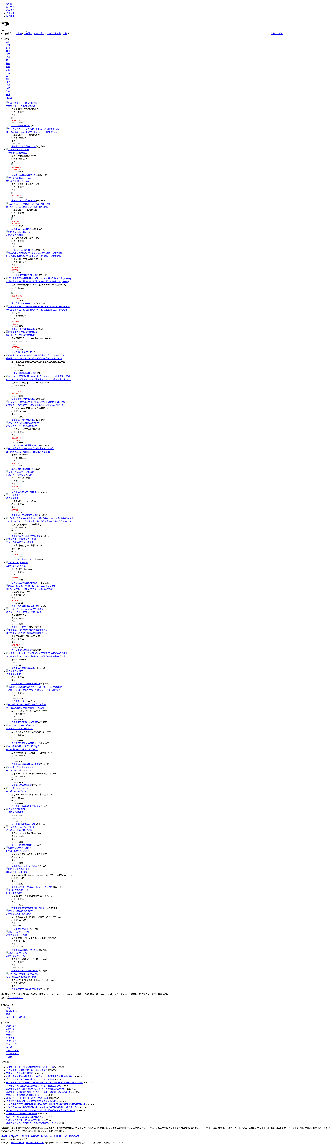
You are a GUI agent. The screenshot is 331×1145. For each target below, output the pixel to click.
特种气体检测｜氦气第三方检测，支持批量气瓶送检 (30, 1079)
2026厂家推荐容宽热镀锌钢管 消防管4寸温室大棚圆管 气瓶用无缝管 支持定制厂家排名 (45, 1104)
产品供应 (10, 10)
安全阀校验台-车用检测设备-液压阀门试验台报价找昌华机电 (35, 656)
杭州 (8, 67)
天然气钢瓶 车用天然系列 (20, 542)
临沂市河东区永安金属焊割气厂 (25, 743)
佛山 (8, 79)
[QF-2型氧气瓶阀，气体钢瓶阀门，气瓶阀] (26, 704)
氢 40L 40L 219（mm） (18, 181)
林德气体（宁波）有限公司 (23, 250)
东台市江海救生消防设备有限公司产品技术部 (32, 887)
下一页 (15, 997)
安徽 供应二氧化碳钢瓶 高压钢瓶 (21, 977)
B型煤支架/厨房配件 (17, 851)
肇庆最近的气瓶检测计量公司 (19, 1073)
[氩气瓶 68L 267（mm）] (17, 788)
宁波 (8, 94)
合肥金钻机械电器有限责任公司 (25, 764)
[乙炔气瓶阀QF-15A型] (17, 563)
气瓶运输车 (11, 1057)
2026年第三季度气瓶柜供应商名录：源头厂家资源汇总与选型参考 (36, 1089)
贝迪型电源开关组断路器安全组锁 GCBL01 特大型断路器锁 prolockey (37, 281)
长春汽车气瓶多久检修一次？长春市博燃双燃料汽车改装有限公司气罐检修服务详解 (44, 1083)
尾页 (21, 997)
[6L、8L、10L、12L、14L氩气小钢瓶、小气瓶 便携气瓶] (32, 129)
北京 (8, 54)
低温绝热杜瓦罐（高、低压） (19, 830)
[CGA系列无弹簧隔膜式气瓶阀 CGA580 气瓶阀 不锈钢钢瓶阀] (34, 253)
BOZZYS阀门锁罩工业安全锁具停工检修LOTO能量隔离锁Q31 (38, 379)
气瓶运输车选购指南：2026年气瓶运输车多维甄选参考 (31, 1101)
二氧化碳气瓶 (12, 1054)
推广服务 (10, 16)
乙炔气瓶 (10, 1029)
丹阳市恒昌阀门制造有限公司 (24, 722)
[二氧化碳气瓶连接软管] (17, 150)
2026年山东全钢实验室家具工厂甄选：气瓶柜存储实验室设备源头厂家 (38, 1092)
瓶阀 (8, 1014)
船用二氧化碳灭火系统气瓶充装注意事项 (24, 1117)
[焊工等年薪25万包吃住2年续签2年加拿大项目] (28, 630)
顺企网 (9, 4)
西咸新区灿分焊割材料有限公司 (25, 445)
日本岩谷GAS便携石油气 (19, 475)
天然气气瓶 (11, 1044)
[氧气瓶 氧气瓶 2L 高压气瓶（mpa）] (23, 746)
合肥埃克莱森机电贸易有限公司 (25, 989)
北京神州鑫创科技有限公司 (23, 373)
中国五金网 (39, 33)
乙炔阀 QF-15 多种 (16, 935)
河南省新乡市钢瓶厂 (20, 929)
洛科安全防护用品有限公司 (23, 303)
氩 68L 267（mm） (16, 791)
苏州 (8, 57)
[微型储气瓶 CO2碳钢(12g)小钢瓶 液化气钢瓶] (28, 204)
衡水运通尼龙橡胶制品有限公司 (25, 536)
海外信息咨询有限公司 (21, 650)
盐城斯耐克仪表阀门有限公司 (24, 275)
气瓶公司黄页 (277, 33)
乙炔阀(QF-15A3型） (17, 956)
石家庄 (9, 98)
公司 (11, 1136)
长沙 (8, 82)
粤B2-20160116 (17, 1143)
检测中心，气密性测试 (20, 106)
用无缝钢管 (13, 674)
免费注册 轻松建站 (39, 1136)
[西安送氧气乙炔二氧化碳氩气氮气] (22, 423)
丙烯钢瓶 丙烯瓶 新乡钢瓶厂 (19, 914)
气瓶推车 (10, 1038)
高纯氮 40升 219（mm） (19, 770)
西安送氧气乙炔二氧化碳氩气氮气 (21, 426)
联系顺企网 (74, 1136)
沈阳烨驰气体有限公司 (21, 785)
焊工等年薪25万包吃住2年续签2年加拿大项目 (27, 633)
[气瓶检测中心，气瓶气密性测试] (21, 103)
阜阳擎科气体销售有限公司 (23, 200)
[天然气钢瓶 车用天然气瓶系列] (21, 539)
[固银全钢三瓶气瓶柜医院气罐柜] (21, 332)
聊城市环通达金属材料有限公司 (25, 684)
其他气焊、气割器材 (15, 1017)
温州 (8, 91)
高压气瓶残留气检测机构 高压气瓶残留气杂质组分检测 (31, 1123)
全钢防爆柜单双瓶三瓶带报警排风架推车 (29, 452)
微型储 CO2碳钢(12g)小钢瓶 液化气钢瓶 (27, 207)
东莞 (8, 70)
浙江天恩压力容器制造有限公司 (25, 806)
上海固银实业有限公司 (21, 352)
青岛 (8, 73)
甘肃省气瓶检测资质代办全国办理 (21, 1114)
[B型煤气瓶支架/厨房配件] (18, 848)
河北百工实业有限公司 (21, 559)
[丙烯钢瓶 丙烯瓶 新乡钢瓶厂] (20, 911)
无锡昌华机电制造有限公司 (23, 668)
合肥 (8, 88)
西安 (8, 60)
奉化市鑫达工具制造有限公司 (24, 866)
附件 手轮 (14, 812)
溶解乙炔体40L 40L (17, 235)
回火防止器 (11, 1011)
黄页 (16, 1136)
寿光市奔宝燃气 (18, 701)
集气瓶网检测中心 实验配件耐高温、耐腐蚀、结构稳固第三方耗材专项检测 (40, 1110)
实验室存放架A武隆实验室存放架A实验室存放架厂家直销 (38, 521)
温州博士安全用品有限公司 (23, 399)
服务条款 (63, 1136)
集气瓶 (9, 1047)
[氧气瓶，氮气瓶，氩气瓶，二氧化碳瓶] (24, 609)
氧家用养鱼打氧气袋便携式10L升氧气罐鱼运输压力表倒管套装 (36, 310)
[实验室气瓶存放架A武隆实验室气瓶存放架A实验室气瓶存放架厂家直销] (39, 518)
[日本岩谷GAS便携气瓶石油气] (20, 472)
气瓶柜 (9, 1035)
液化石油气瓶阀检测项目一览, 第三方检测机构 (27, 1098)
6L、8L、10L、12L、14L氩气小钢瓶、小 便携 (31, 132)
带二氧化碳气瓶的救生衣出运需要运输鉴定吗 (27, 1070)
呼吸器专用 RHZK (16, 872)
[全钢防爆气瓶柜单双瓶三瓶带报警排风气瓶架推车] (30, 448)
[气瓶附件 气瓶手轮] (15, 809)
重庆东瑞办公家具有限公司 (23, 469)
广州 (8, 48)
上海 (8, 45)
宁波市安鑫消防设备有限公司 (24, 175)
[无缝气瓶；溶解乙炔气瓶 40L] (20, 725)
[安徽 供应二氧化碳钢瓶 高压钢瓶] (22, 974)
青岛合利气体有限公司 (21, 845)
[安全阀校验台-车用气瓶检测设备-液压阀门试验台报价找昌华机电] (36, 653)
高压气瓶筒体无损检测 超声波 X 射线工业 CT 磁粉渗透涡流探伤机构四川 (39, 1076)
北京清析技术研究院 (20, 126)
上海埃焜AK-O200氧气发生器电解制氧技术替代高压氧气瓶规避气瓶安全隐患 (41, 1107)
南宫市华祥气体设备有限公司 (24, 515)
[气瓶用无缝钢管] (14, 671)
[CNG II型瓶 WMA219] (17, 890)
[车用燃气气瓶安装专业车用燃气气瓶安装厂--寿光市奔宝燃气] (34, 687)
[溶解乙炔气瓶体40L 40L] (18, 232)
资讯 (27, 1136)
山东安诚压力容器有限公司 (23, 420)
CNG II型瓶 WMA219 (16, 893)
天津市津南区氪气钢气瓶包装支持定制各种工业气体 (30, 1067)
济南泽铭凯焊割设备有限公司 (24, 606)
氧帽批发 (12, 498)
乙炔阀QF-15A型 (16, 566)
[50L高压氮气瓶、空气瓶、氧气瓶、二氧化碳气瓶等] (30, 586)
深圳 (8, 42)
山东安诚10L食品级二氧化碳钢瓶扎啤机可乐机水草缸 (34, 405)
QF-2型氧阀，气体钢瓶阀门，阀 (25, 708)
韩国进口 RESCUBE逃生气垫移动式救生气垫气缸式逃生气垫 (34, 358)
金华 (8, 85)
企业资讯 (10, 13)
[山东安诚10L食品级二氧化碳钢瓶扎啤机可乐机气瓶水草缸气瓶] (35, 402)
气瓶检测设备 (12, 1050)
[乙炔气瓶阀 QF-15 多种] (17, 932)
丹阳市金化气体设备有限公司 (24, 971)
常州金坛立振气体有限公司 (23, 146)
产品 (22, 1136)
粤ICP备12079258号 (35, 1143)
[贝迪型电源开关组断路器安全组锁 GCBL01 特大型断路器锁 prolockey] (38, 278)
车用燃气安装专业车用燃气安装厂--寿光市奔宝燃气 (33, 690)
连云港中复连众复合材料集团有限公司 (29, 908)
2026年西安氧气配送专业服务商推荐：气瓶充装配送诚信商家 (34, 1086)
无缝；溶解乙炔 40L (19, 729)
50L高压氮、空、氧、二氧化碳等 (29, 589)
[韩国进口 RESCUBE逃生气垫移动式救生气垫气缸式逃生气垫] (35, 355)
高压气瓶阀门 (12, 1026)
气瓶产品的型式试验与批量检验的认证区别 (26, 1095)
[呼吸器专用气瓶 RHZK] (17, 869)
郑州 (8, 63)
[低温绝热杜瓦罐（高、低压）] (20, 827)
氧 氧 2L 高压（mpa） (22, 749)
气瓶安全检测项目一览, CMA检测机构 (23, 1120)
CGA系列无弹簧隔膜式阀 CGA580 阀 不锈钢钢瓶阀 (33, 256)
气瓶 (65, 33)
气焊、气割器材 (54, 33)
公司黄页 (10, 7)
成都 (8, 51)
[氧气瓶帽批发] (13, 495)
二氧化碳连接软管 (16, 153)
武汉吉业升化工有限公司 (22, 229)
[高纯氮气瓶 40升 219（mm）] (20, 767)
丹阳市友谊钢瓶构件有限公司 (24, 950)
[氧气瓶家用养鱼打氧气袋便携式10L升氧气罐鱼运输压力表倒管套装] (38, 307)
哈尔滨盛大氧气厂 (19, 627)
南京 (8, 76)
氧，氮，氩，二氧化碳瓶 (23, 612)
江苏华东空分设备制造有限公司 (25, 583)
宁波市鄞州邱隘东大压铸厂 (23, 824)
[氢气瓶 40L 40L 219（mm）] (19, 178)
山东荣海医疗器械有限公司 (23, 329)
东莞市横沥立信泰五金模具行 (24, 492)
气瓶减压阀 (11, 1041)
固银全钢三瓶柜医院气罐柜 (20, 335)
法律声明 (53, 1136)
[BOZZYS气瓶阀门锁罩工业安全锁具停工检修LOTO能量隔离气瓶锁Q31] (39, 376)
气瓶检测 (10, 1032)
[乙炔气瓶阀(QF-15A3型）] (18, 953)
